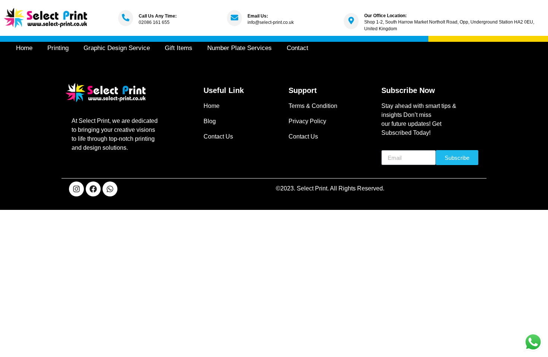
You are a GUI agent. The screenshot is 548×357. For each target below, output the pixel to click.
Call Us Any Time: (158, 16)
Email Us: (258, 16)
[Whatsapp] (110, 188)
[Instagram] (76, 188)
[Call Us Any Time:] (125, 18)
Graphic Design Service (117, 48)
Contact (297, 48)
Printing (58, 48)
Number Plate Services (239, 48)
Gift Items (178, 48)
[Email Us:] (234, 18)
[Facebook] (93, 188)
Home (24, 48)
